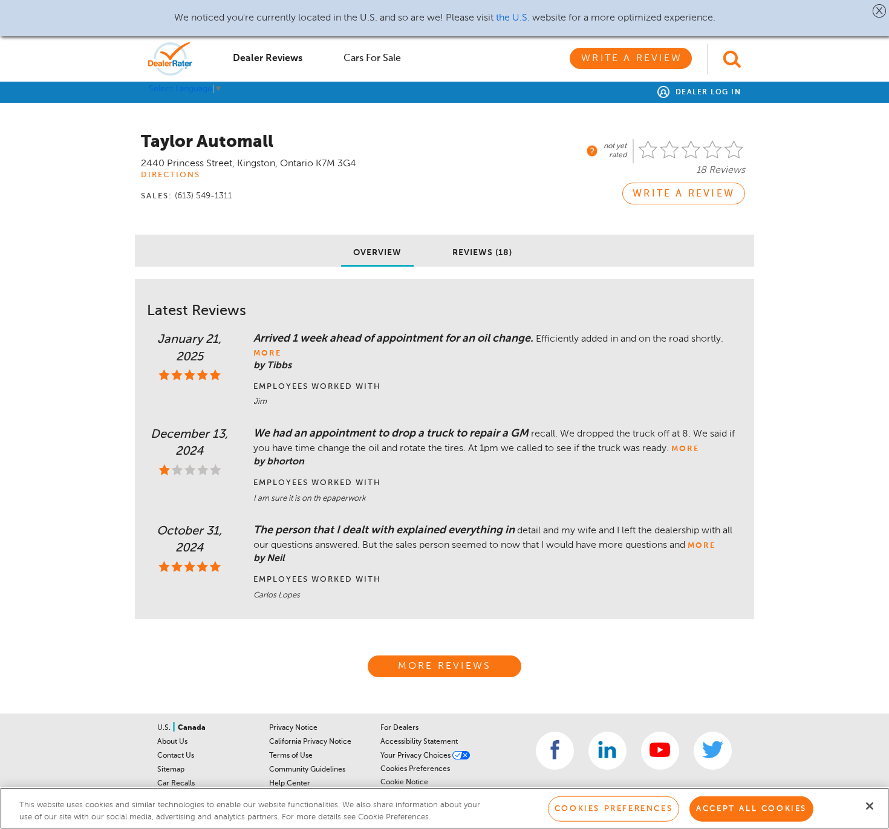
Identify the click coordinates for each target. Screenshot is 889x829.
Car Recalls (176, 783)
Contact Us (175, 755)
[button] (879, 11)
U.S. (164, 728)
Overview (377, 253)
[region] (444, 808)
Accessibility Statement (419, 742)
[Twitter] (713, 751)
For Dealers (399, 728)
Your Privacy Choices (416, 755)
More (267, 353)
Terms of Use (291, 755)
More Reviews (444, 666)
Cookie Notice (404, 782)
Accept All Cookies (751, 809)
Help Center (289, 783)
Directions (170, 175)
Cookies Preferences (415, 769)
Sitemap (170, 769)
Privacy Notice (293, 728)
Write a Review (631, 58)
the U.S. (513, 18)
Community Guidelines (307, 769)
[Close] (869, 806)
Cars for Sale (372, 58)
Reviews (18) (482, 253)
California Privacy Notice (310, 742)
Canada (192, 728)
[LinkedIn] (607, 751)
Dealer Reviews (267, 58)
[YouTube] (660, 751)
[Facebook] (555, 751)
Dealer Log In (706, 92)
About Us (172, 742)
